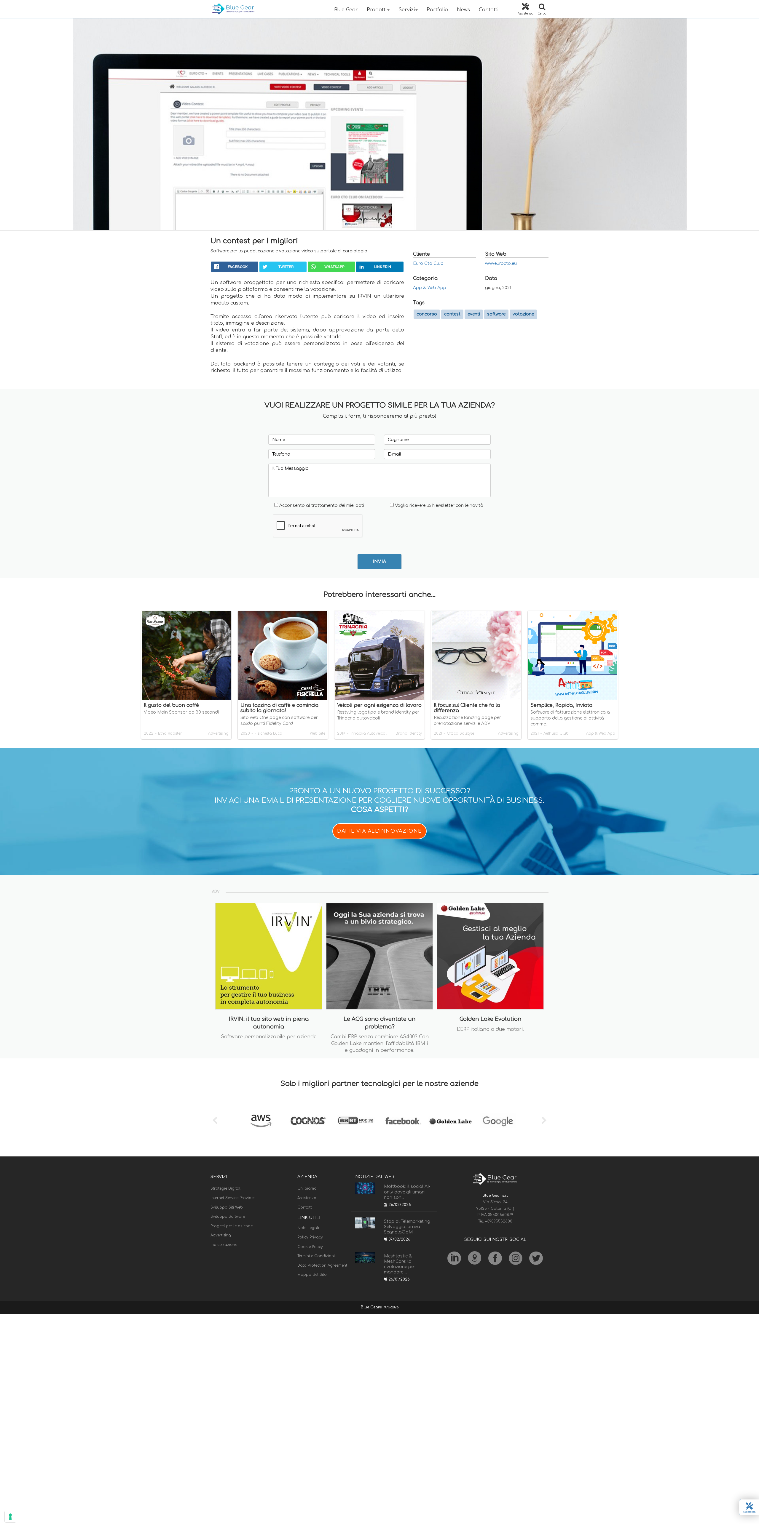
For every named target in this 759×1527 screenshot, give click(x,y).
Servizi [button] (406, 9)
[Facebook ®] (403, 1121)
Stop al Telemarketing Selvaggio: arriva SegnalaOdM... (407, 1226)
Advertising (221, 1235)
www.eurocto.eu (501, 263)
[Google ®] (498, 1121)
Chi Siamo (307, 1188)
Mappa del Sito (312, 1275)
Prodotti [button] (377, 9)
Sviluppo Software (228, 1216)
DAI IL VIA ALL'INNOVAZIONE (379, 831)
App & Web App (429, 288)
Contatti (488, 9)
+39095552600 (498, 1221)
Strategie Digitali (226, 1188)
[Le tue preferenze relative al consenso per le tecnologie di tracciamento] (10, 1516)
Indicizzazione (224, 1245)
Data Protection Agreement (322, 1265)
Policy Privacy (310, 1237)
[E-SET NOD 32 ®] (356, 1121)
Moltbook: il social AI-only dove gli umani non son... (407, 1191)
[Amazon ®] (261, 1121)
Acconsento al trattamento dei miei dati (321, 505)
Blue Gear (346, 9)
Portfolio (437, 9)
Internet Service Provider (233, 1198)
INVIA (380, 561)
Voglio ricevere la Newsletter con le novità (439, 505)
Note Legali (308, 1228)
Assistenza (306, 1198)
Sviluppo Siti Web (227, 1207)
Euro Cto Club (428, 263)
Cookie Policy (310, 1247)
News (463, 9)
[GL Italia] (450, 1121)
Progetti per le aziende (232, 1226)
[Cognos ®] (308, 1121)
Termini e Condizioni (316, 1256)
